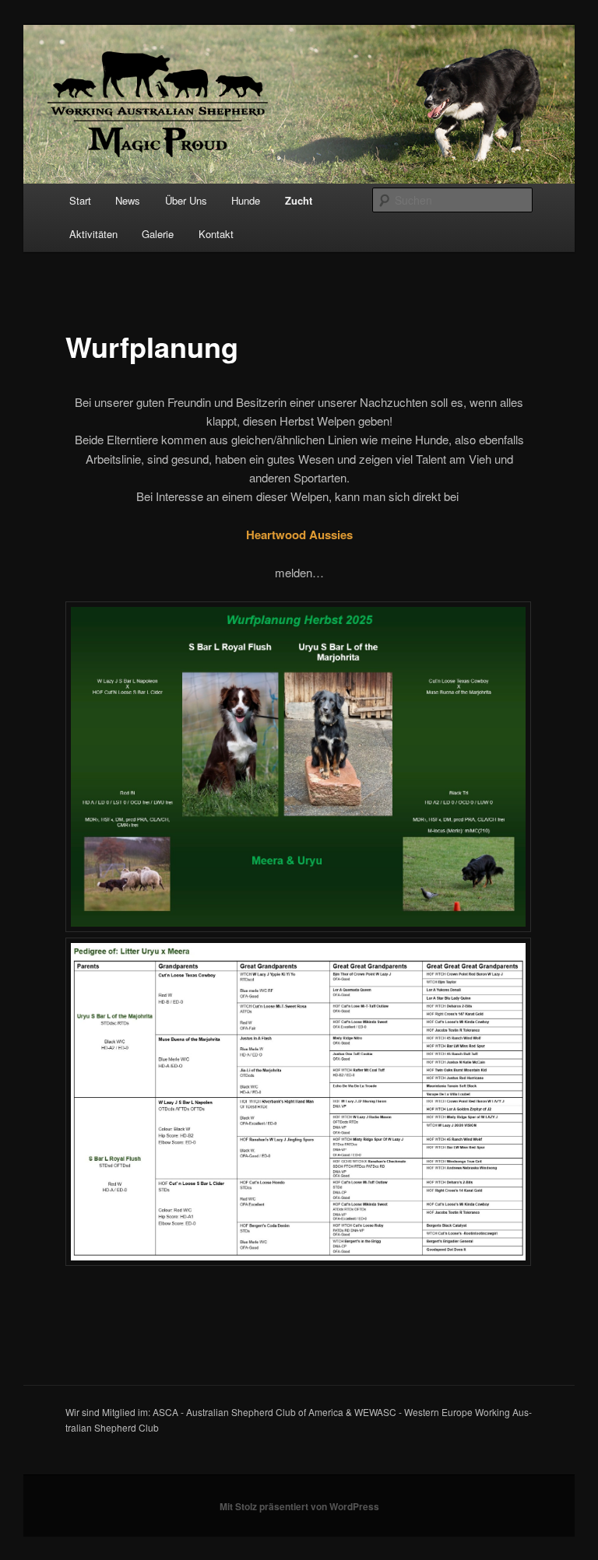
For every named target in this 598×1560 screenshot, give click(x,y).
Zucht (298, 200)
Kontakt (216, 233)
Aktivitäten (93, 233)
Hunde (245, 200)
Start (80, 200)
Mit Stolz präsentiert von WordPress (299, 1506)
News (127, 200)
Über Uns (186, 200)
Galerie (158, 233)
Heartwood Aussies (299, 534)
